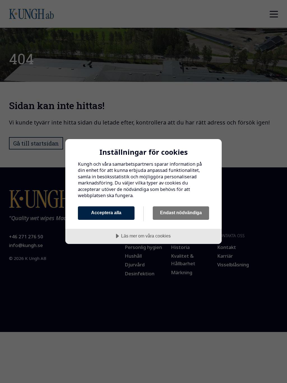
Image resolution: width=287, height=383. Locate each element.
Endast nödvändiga (181, 212)
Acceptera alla (106, 212)
